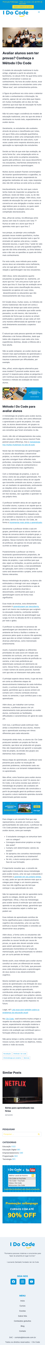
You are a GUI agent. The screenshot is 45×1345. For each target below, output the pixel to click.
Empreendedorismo (11, 1153)
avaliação (7, 1053)
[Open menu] (39, 12)
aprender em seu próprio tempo (27, 877)
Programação (8, 1156)
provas (26, 1058)
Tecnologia (7, 1159)
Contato (22, 1331)
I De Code (9, 1019)
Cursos (22, 1306)
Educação (7, 1146)
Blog (22, 1326)
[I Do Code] (15, 13)
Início (22, 1301)
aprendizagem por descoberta (26, 606)
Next (39, 1098)
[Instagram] (22, 1282)
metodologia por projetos (12, 1058)
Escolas (22, 1311)
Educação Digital (10, 1150)
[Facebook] (13, 1282)
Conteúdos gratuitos (22, 1321)
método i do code (20, 1053)
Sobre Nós (22, 1316)
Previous (5, 1098)
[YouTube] (31, 1282)
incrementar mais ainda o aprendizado (26, 522)
